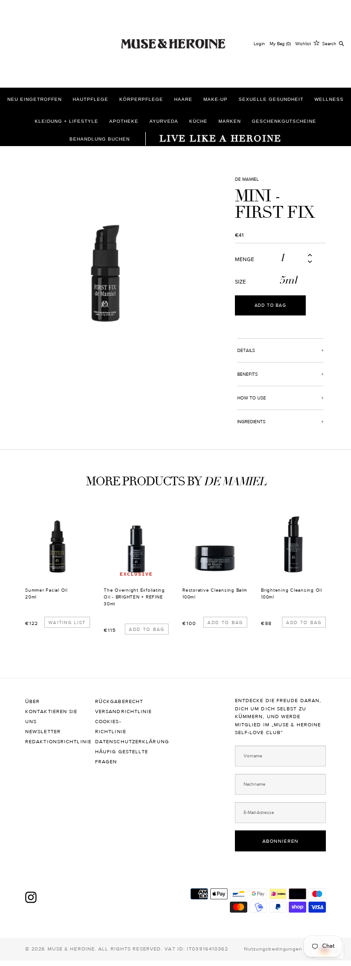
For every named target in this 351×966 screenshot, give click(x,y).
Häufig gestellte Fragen (122, 756)
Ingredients (251, 421)
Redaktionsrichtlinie (53, 741)
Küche (198, 121)
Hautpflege (90, 99)
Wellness (329, 99)
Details (246, 350)
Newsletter (43, 731)
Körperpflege (141, 99)
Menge (244, 259)
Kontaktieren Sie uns (51, 716)
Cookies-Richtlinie (110, 726)
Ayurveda (163, 121)
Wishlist (303, 43)
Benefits (247, 374)
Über (33, 701)
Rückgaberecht (120, 701)
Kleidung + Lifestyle (66, 121)
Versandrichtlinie (123, 711)
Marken (229, 121)
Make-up (215, 99)
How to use (251, 397)
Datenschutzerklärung (123, 741)
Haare (183, 99)
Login (259, 43)
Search (329, 43)
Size (240, 281)
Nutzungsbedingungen (273, 948)
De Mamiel (247, 179)
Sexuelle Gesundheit (271, 99)
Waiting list (67, 622)
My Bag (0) (280, 43)
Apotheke (123, 121)
